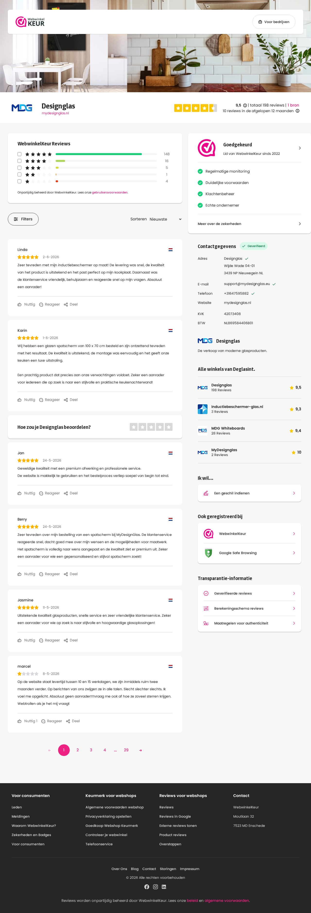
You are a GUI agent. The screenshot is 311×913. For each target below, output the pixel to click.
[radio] (178, 108)
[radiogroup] (195, 108)
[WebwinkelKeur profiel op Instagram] (155, 886)
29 (126, 750)
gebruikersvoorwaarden (110, 192)
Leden (17, 807)
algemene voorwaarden (227, 900)
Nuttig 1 (30, 720)
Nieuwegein (248, 273)
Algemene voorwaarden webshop (115, 807)
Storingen (168, 868)
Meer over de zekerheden (219, 223)
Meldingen (21, 816)
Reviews (166, 807)
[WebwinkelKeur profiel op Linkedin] (164, 886)
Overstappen (170, 844)
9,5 (241, 105)
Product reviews (172, 834)
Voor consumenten (28, 844)
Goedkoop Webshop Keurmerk (112, 825)
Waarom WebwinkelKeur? (34, 825)
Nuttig (29, 304)
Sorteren (138, 219)
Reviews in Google (175, 816)
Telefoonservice (99, 844)
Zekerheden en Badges (31, 834)
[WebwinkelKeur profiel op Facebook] (146, 886)
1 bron (293, 105)
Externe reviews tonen (178, 825)
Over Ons (119, 868)
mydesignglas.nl (55, 113)
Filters (27, 219)
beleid (192, 900)
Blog (134, 868)
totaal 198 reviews (267, 105)
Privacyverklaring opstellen (108, 816)
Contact (149, 868)
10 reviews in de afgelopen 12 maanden (258, 110)
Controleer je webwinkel (106, 834)
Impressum (189, 868)
